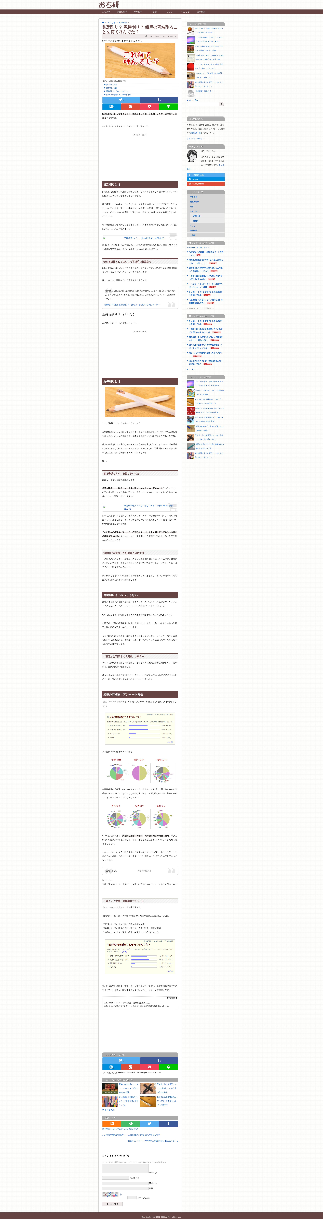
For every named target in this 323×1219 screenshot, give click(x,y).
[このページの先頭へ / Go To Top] (319, 1215)
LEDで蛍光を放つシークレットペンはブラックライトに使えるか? (209, 39)
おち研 (153, 1217)
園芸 (192, 207)
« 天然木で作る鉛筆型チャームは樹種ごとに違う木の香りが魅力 (131, 1135)
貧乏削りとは (111, 85)
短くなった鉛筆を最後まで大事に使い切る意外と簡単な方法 (209, 419)
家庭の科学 (122, 12)
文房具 (196, 221)
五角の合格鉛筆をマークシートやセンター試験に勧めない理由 (128, 1088)
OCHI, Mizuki (196, 184)
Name (132, 1178)
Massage (153, 1172)
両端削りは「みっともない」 (117, 91)
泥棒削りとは (111, 88)
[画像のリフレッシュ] (120, 1194)
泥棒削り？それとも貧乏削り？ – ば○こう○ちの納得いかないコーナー (132, 305)
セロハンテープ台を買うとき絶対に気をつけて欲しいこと (209, 75)
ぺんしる (185, 12)
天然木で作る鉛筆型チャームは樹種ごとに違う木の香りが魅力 (166, 1088)
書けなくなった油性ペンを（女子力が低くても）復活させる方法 (209, 410)
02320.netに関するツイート (198, 247)
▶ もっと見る (108, 1110)
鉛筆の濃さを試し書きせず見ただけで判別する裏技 (209, 428)
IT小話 (154, 12)
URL (151, 1188)
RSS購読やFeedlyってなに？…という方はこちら (120, 1129)
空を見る (193, 197)
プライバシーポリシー (195, 139)
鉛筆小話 (123, 22)
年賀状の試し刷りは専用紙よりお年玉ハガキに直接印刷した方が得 (209, 57)
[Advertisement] (140, 153)
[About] (193, 155)
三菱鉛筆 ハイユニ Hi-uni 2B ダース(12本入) (144, 238)
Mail (151, 1183)
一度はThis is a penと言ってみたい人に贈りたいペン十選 (209, 30)
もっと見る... (192, 369)
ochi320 (194, 179)
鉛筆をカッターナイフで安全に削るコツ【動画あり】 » (153, 1141)
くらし (169, 12)
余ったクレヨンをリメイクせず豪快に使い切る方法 (209, 392)
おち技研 (106, 12)
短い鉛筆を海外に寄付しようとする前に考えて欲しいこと (128, 1101)
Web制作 (138, 12)
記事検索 (201, 12)
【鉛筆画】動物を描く (204, 91)
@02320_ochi (196, 175)
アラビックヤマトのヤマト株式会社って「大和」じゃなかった (209, 66)
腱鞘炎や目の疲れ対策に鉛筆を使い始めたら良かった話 (209, 446)
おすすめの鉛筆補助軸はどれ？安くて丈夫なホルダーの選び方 (166, 1101)
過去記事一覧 (195, 133)
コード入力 (142, 1198)
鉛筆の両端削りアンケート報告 (118, 95)
